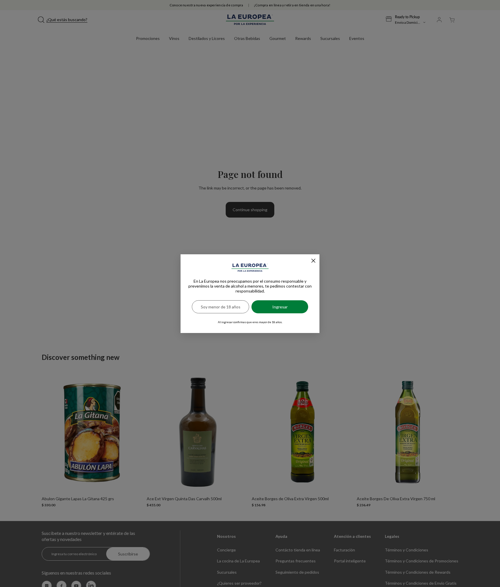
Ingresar (280, 306)
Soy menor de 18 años (220, 306)
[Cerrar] (313, 261)
